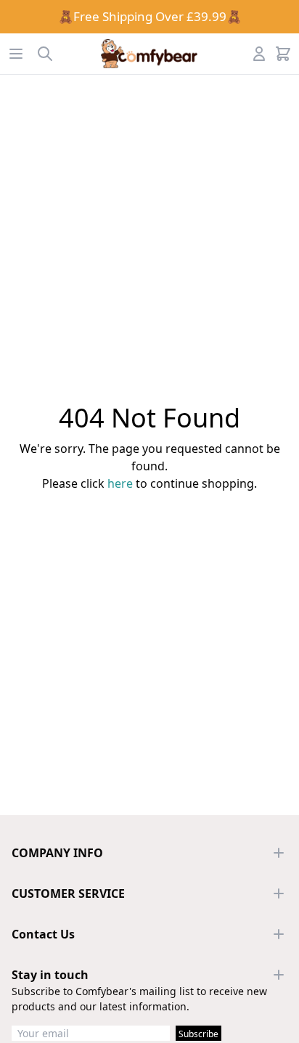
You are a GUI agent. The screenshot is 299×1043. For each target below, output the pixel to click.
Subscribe (198, 1034)
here (120, 483)
